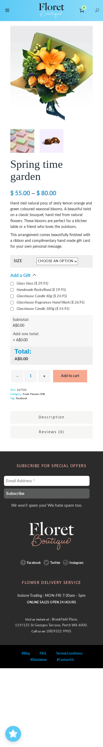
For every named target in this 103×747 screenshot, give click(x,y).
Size (18, 261)
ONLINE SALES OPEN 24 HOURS (51, 602)
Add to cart (70, 376)
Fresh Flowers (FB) (34, 394)
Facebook (21, 398)
